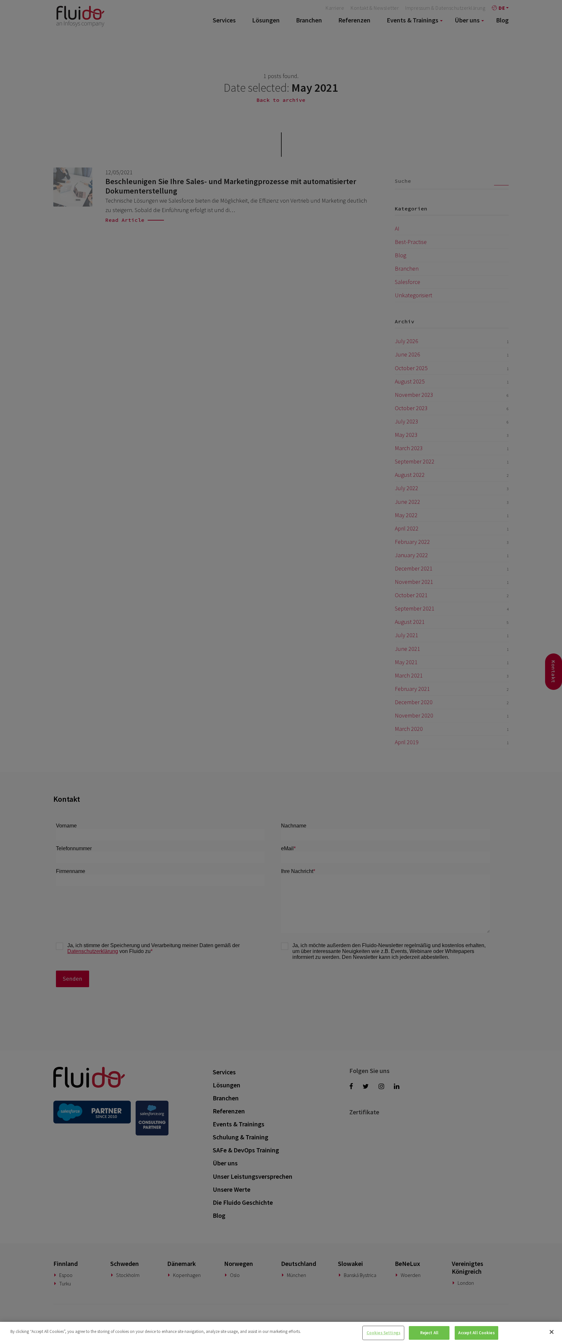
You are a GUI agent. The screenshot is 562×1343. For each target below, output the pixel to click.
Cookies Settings (383, 1333)
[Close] (551, 1332)
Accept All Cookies (476, 1333)
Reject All (429, 1333)
